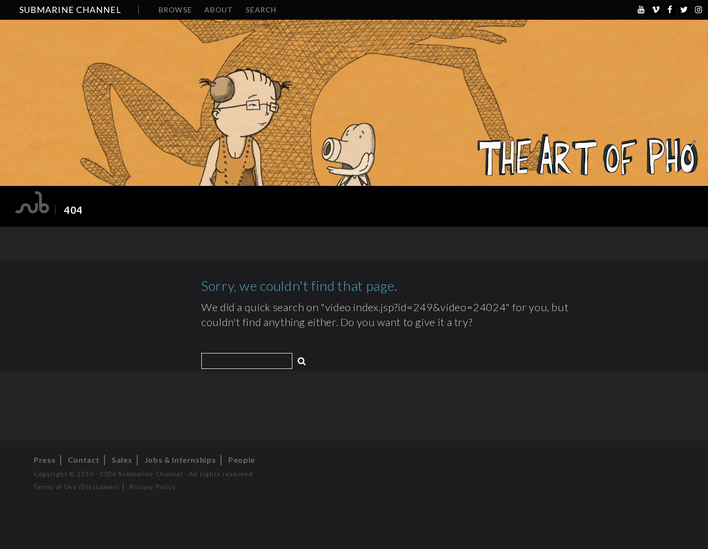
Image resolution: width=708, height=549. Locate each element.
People (241, 459)
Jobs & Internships (180, 459)
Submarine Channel (70, 9)
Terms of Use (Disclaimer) (76, 487)
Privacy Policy (153, 487)
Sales (122, 459)
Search (261, 9)
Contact (83, 459)
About (218, 9)
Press (44, 459)
